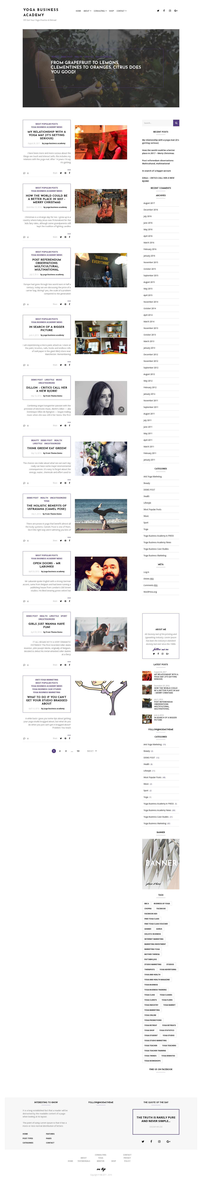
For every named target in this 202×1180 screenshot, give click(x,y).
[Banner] (160, 863)
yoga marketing (152, 1010)
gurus (159, 929)
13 (78, 751)
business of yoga (162, 903)
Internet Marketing (153, 939)
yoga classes (166, 995)
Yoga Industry (151, 1005)
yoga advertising (168, 969)
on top (101, 1168)
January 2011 (149, 460)
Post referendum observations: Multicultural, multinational (158, 162)
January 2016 (149, 256)
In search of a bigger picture (156, 170)
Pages (48, 1138)
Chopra (147, 908)
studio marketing (152, 964)
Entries (149, 578)
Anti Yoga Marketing (46, 679)
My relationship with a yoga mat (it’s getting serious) (47, 135)
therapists (149, 969)
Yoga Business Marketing (46, 692)
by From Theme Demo (52, 396)
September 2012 (151, 367)
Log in (146, 572)
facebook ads (150, 914)
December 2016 (151, 210)
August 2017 (149, 203)
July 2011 (148, 420)
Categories (28, 1143)
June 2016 (148, 223)
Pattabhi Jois (150, 959)
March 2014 (149, 321)
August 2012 (149, 374)
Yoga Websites (168, 1056)
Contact (120, 11)
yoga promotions (152, 1020)
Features (50, 1134)
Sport (64, 616)
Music (59, 380)
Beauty (35, 440)
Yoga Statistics (166, 1030)
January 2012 (149, 394)
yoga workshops (152, 1061)
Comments (150, 585)
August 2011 (149, 414)
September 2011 (151, 407)
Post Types (28, 1138)
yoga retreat (150, 1025)
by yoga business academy (53, 143)
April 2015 (148, 295)
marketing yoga (152, 949)
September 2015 (151, 275)
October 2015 (150, 269)
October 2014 (150, 308)
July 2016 (148, 216)
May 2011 (148, 433)
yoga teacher (150, 1045)
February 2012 (150, 387)
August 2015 (149, 282)
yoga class (149, 995)
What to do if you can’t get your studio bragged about (46, 700)
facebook (161, 908)
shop (111, 11)
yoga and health (152, 974)
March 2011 (149, 446)
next (91, 751)
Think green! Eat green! (46, 448)
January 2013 (149, 348)
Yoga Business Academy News (46, 127)
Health (69, 59)
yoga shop (149, 1030)
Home (78, 11)
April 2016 (148, 236)
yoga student (151, 1035)
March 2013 (149, 341)
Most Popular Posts (47, 124)
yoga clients (150, 1000)
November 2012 (151, 361)
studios (170, 964)
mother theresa (152, 954)
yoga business (151, 985)
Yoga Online (150, 1015)
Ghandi (147, 929)
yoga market (169, 1005)
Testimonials (84, 1161)
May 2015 (148, 288)
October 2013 (150, 335)
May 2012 (148, 381)
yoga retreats (169, 1025)
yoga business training (155, 990)
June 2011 (148, 427)
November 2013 (151, 328)
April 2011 (148, 440)
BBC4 (146, 903)
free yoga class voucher (156, 924)
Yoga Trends (150, 1056)
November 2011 (151, 400)
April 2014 (148, 315)
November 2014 (151, 302)
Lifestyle (79, 59)
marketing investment (155, 944)
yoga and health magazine (157, 979)
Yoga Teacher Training (155, 1050)
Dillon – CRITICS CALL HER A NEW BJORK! (158, 179)
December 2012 (151, 354)
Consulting (99, 11)
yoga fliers (167, 1000)
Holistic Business (152, 934)
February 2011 (150, 453)
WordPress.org (150, 592)
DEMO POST (57, 59)
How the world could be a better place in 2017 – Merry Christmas (46, 199)
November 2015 (151, 262)
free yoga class (151, 919)
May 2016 (148, 229)
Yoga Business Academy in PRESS (159, 536)
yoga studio (168, 1035)
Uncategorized (94, 59)
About (86, 11)
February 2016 (150, 249)
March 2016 (149, 242)
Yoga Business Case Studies (46, 689)
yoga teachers (169, 1045)
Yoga (46, 501)
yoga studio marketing (155, 1040)
